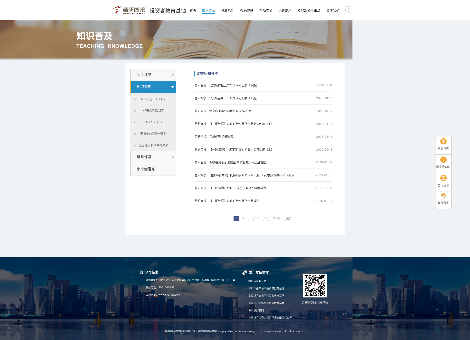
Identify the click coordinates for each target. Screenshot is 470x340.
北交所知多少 (153, 122)
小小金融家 (146, 169)
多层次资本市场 (309, 10)
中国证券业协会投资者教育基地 (266, 302)
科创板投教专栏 (257, 280)
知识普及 (208, 10)
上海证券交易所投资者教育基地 (266, 295)
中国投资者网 (256, 310)
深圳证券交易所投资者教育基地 (266, 288)
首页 (193, 10)
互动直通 (265, 10)
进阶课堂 (144, 157)
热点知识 (144, 87)
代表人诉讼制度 (153, 110)
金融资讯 (246, 10)
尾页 (288, 218)
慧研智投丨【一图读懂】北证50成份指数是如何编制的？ (232, 188)
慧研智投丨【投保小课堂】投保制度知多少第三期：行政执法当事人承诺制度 (244, 175)
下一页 (276, 218)
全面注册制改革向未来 (153, 145)
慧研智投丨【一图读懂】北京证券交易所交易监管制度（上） (234, 149)
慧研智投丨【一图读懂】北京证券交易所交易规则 (227, 201)
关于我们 (333, 10)
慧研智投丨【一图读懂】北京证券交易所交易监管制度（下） (234, 124)
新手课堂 (144, 74)
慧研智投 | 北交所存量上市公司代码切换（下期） (227, 85)
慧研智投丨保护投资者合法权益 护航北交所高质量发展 (230, 162)
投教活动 (227, 10)
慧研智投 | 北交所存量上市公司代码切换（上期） (227, 98)
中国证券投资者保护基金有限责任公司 (270, 317)
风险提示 (285, 10)
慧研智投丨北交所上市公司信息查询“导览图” (224, 111)
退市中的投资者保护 (153, 134)
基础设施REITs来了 (153, 99)
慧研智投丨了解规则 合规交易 (214, 136)
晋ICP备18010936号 (293, 331)
